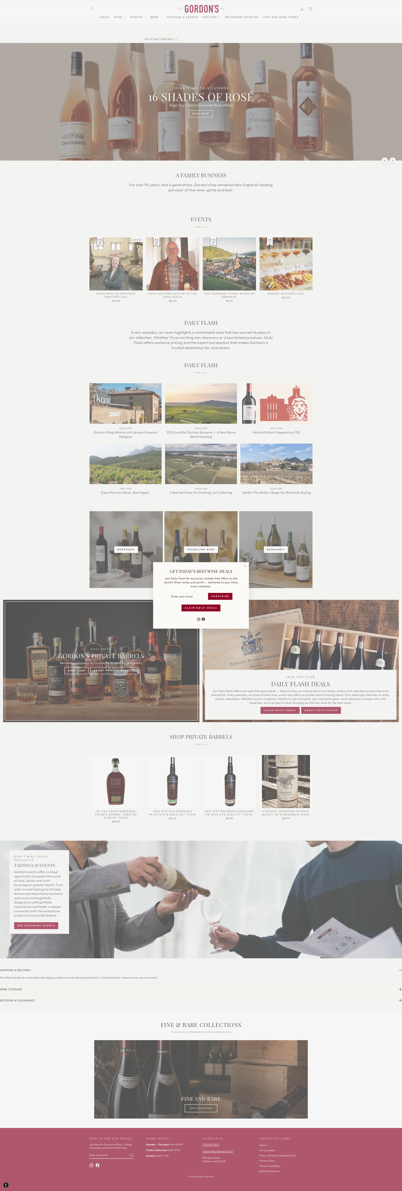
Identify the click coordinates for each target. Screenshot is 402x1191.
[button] (6, 1185)
